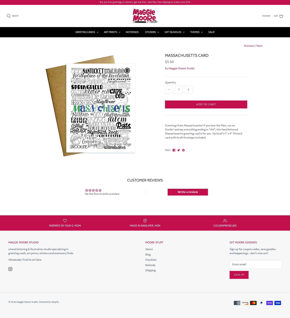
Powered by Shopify (49, 302)
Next (259, 46)
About (149, 249)
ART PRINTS (110, 32)
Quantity (170, 82)
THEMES (195, 32)
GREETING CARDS (85, 32)
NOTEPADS (132, 32)
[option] (96, 106)
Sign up (239, 274)
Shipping (150, 270)
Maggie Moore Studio (181, 68)
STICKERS (150, 32)
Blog (148, 254)
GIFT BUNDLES (173, 32)
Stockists (150, 260)
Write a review (188, 192)
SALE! (211, 32)
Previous (249, 46)
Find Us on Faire (32, 260)
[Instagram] (10, 269)
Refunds (150, 265)
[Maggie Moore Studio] (145, 16)
